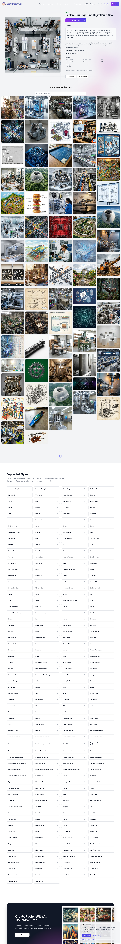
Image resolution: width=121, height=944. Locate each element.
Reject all (96, 935)
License (67, 70)
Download (84, 76)
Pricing (92, 4)
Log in (106, 4)
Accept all (87, 935)
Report (82, 50)
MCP (86, 4)
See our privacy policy (88, 939)
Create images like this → (76, 20)
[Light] (101, 4)
